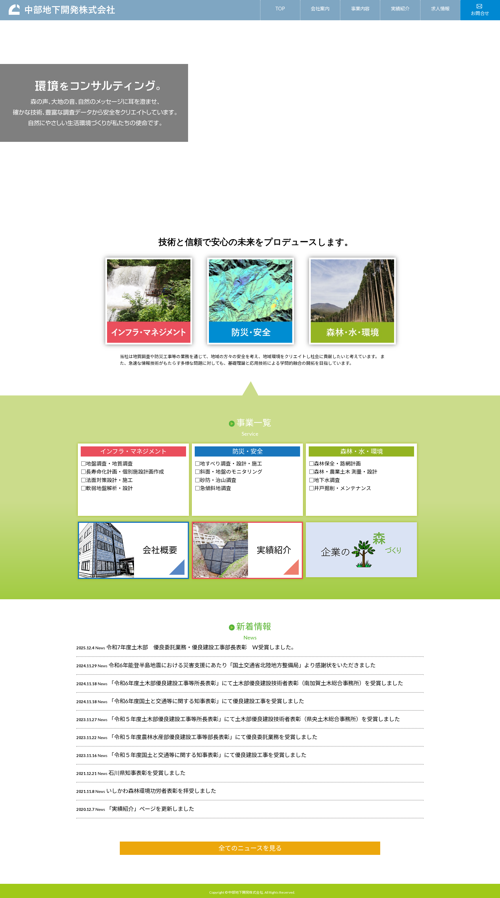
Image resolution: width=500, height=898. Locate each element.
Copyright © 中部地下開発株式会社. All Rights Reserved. (252, 892)
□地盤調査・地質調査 (107, 463)
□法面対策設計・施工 (107, 480)
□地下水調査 (324, 480)
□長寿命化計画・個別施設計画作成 (122, 471)
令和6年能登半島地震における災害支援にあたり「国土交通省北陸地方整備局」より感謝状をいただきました (242, 665)
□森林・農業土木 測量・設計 (343, 471)
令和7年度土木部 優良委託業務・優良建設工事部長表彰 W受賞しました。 (201, 647)
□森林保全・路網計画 (335, 463)
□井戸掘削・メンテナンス (340, 488)
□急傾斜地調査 (213, 488)
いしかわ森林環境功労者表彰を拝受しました (161, 790)
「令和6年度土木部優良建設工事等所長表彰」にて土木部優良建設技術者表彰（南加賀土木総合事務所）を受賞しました (256, 683)
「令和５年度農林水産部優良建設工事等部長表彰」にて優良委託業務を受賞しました (213, 737)
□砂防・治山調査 (215, 480)
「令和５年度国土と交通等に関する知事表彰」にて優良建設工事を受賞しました (207, 755)
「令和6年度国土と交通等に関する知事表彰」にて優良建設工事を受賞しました (206, 701)
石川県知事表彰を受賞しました (147, 772)
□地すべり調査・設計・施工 (228, 463)
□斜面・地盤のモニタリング (228, 471)
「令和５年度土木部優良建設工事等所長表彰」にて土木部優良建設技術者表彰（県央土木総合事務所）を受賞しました (254, 719)
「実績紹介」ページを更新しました (150, 808)
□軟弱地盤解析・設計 (107, 488)
